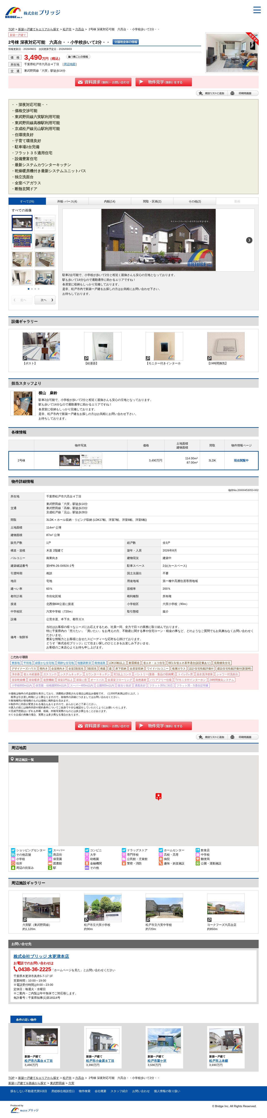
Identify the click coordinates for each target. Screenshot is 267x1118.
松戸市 (67, 29)
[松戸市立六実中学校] (164, 908)
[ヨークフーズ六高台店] (226, 908)
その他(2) (195, 201)
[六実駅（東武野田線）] (41, 908)
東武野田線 (57, 1083)
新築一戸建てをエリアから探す (38, 29)
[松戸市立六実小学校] (103, 908)
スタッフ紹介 (119, 1091)
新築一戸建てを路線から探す (27, 1083)
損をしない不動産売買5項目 (28, 1091)
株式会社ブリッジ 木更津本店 (41, 956)
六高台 (79, 29)
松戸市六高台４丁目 (39, 1060)
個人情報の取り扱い (167, 1091)
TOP (11, 29)
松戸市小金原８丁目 (100, 1060)
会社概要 (100, 1091)
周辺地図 (70, 64)
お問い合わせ (141, 1091)
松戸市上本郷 (218, 1060)
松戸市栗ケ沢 (157, 1060)
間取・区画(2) (152, 201)
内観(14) (109, 201)
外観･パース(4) (67, 201)
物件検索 (85, 1091)
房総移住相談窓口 (63, 1091)
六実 (71, 1083)
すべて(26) (27, 201)
